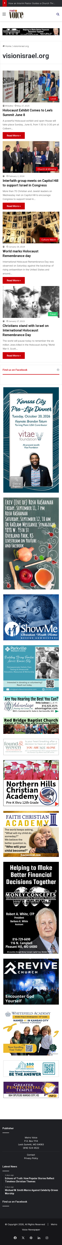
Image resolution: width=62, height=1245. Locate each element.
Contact (31, 1154)
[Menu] (4, 15)
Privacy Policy (31, 1158)
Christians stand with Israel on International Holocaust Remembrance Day (26, 330)
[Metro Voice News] (16, 14)
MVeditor (9, 106)
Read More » (14, 135)
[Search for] (58, 15)
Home (8, 46)
